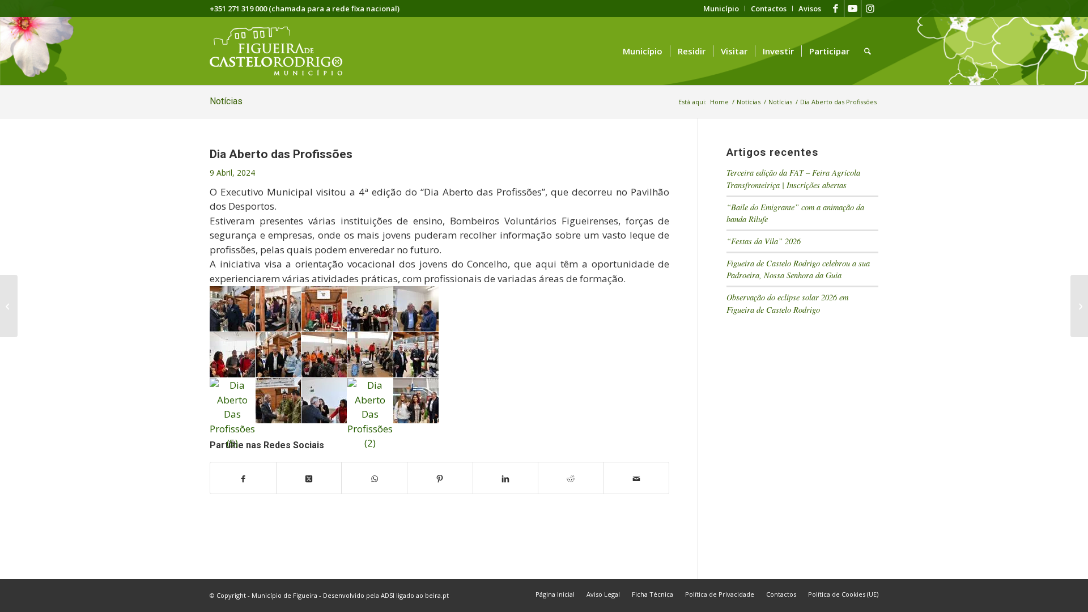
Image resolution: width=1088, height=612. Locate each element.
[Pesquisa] (867, 51)
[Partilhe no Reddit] (571, 478)
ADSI (387, 595)
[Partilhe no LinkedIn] (505, 478)
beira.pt (437, 595)
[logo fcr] (285, 51)
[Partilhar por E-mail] (636, 478)
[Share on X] (309, 478)
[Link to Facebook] (835, 8)
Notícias (226, 101)
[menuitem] (721, 8)
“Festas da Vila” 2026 (763, 241)
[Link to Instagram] (869, 8)
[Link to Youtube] (852, 8)
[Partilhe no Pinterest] (440, 478)
